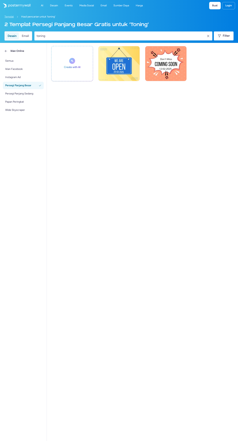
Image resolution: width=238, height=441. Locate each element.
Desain (12, 36)
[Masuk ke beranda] (15, 5)
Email (25, 36)
